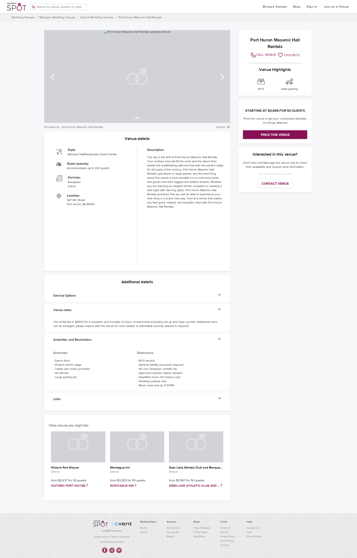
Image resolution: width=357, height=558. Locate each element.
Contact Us (253, 528)
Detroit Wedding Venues (96, 17)
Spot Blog (198, 536)
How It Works (254, 536)
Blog (296, 7)
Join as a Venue (336, 7)
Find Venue (173, 528)
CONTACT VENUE (275, 184)
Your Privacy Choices (112, 542)
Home (143, 528)
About (143, 532)
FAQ (249, 532)
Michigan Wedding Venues (57, 17)
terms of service (121, 536)
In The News (200, 532)
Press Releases (201, 528)
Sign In (312, 7)
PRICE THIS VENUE (275, 135)
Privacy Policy (227, 536)
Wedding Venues (23, 17)
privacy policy (101, 536)
